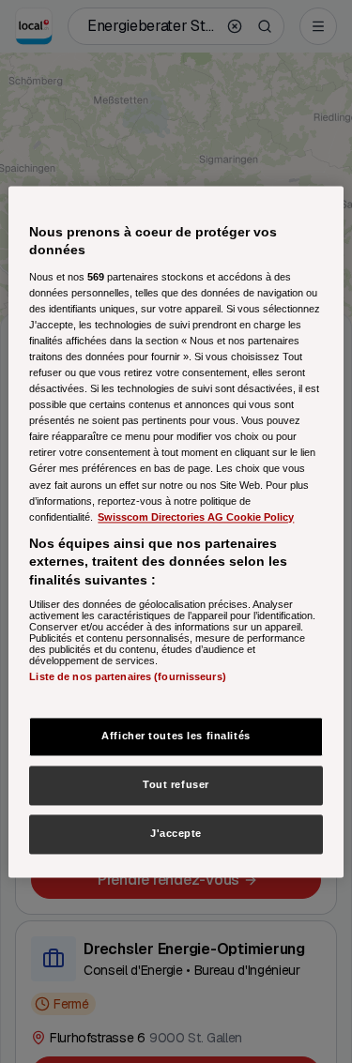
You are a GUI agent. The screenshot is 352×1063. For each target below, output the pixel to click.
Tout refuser (176, 784)
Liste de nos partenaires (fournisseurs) (127, 677)
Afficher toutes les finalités (176, 735)
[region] (175, 531)
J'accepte (176, 833)
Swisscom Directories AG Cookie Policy (196, 517)
